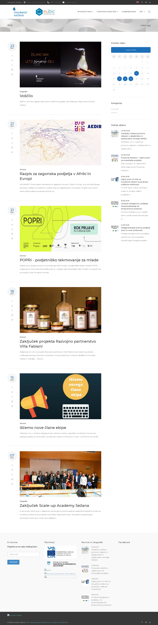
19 (125, 79)
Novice (23, 169)
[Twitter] (146, 2)
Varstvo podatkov (52, 622)
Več (141, 12)
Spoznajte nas (84, 12)
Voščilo (26, 96)
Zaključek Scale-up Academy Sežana (54, 505)
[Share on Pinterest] (12, 75)
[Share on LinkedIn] (12, 70)
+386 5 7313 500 (55, 2)
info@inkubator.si (71, 2)
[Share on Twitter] (12, 61)
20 (131, 79)
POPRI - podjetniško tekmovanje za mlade (59, 260)
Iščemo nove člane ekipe (43, 427)
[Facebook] (142, 2)
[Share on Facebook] (12, 56)
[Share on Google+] (12, 65)
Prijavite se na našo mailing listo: (22, 547)
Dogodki (23, 91)
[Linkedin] (150, 2)
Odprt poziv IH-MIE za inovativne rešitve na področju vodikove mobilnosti (134, 182)
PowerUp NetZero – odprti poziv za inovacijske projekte (100, 570)
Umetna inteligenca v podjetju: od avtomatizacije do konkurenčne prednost (134, 206)
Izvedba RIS (64, 622)
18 (119, 79)
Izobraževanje (129, 12)
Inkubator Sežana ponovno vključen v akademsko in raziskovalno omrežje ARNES (134, 136)
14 (136, 73)
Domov (143, 25)
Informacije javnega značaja (35, 622)
